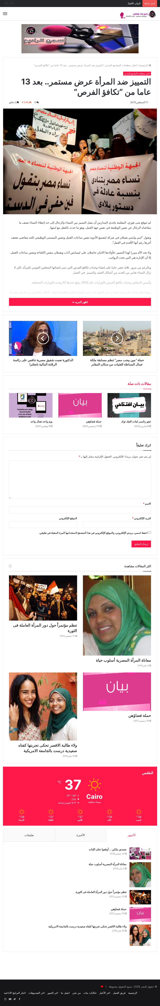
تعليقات (29, 835)
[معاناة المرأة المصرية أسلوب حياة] (117, 615)
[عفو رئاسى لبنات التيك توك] (129, 405)
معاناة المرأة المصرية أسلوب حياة (123, 660)
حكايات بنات (90, 992)
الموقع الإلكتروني (68, 518)
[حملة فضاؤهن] (80, 405)
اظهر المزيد (81, 302)
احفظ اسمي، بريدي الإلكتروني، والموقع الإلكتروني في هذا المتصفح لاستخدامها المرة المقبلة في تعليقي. (93, 532)
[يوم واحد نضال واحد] (30, 405)
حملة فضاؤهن (94, 421)
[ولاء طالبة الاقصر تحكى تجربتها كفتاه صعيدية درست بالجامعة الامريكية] (43, 706)
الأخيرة (80, 835)
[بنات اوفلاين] (138, 13)
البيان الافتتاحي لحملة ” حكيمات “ (122, 3)
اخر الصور (52, 992)
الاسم (147, 503)
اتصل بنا (65, 992)
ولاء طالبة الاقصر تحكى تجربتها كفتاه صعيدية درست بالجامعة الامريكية (87, 926)
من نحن (76, 992)
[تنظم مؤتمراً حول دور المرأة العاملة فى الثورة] (43, 598)
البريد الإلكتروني (141, 518)
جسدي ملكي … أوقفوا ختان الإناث (108, 849)
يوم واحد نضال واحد (41, 421)
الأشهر (132, 835)
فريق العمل (119, 992)
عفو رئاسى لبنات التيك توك (136, 421)
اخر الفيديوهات (36, 992)
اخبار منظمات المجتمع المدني (121, 65)
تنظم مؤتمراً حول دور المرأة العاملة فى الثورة (101, 892)
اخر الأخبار (104, 992)
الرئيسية (144, 65)
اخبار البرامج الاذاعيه (15, 992)
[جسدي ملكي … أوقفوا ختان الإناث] (140, 853)
